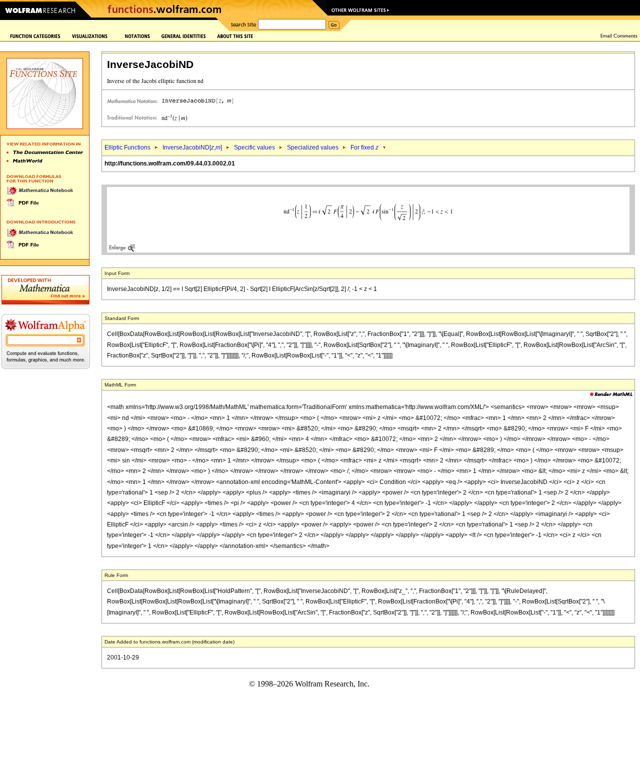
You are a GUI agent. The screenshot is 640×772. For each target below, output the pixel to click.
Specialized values (312, 147)
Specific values (254, 147)
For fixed (364, 147)
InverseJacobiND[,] (192, 147)
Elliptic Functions (127, 147)
